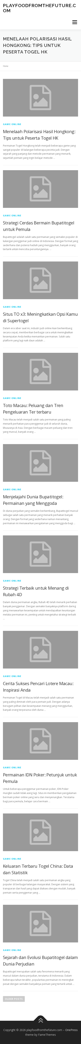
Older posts (14, 999)
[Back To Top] (41, 1021)
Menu (74, 22)
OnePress (71, 1030)
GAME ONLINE (12, 124)
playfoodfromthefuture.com (39, 8)
